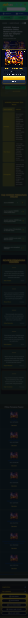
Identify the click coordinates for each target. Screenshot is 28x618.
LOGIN (14, 81)
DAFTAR (14, 78)
